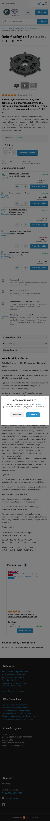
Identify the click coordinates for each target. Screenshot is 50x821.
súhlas (37, 404)
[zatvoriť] (45, 399)
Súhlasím (33, 414)
